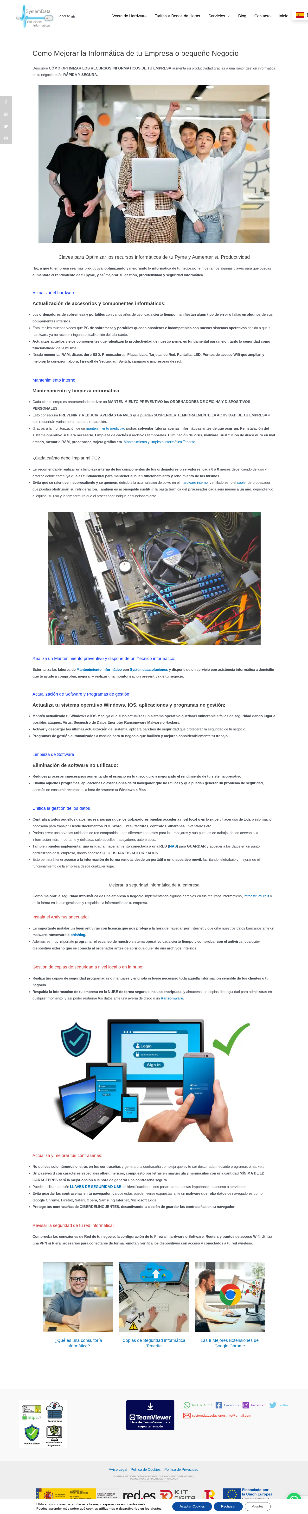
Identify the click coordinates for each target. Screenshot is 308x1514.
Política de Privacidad (181, 1469)
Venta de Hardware (129, 16)
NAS (173, 846)
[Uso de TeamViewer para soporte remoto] (150, 1415)
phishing (78, 935)
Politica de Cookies (146, 1469)
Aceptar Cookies (192, 1506)
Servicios (216, 16)
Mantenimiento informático (99, 669)
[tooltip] (6, 102)
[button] (227, 16)
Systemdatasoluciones (149, 669)
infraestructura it (256, 896)
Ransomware (172, 998)
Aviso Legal (118, 1469)
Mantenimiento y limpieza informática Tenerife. (160, 442)
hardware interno (194, 482)
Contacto (262, 16)
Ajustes (257, 1506)
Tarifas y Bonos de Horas (177, 16)
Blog (242, 16)
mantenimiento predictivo (105, 428)
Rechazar (228, 1506)
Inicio (283, 16)
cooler (242, 482)
